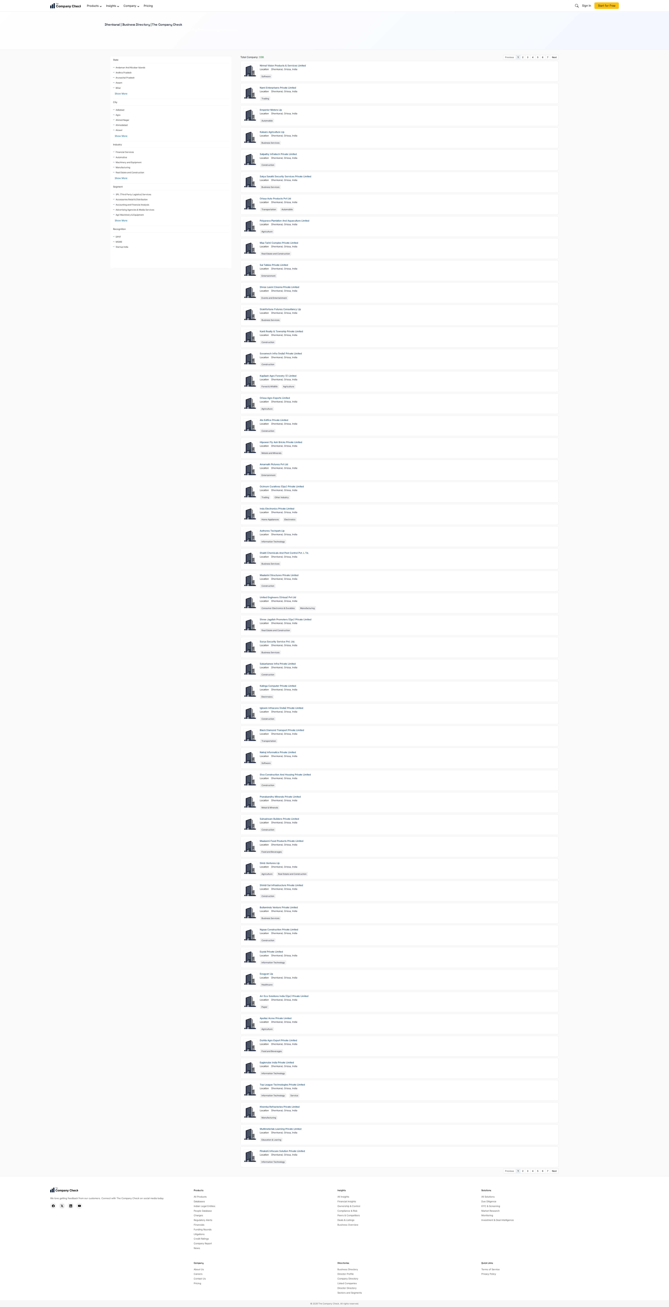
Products (93, 5)
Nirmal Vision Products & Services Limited (283, 65)
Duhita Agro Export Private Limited (278, 1040)
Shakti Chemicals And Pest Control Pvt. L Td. (284, 552)
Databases (199, 1201)
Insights (111, 5)
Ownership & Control (348, 1206)
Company (130, 5)
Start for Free (606, 5)
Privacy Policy (488, 1273)
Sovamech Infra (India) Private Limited (281, 353)
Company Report (203, 1243)
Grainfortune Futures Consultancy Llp (280, 309)
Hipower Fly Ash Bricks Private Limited (281, 442)
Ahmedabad (122, 125)
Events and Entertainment (274, 298)
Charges (198, 1215)
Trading (265, 98)
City (115, 102)
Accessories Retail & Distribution (132, 199)
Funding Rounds (203, 1229)
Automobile (267, 120)
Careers (198, 1273)
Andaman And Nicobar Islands (130, 67)
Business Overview (347, 1224)
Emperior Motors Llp (271, 109)
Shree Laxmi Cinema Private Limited (279, 287)
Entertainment (268, 276)
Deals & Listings (345, 1220)
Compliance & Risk (347, 1210)
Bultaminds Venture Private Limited (279, 907)
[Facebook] (53, 1206)
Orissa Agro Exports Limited (275, 398)
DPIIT (118, 236)
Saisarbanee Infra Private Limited (278, 663)
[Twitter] (62, 1206)
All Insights (343, 1196)
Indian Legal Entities (204, 1206)
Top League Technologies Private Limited (282, 1084)
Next (554, 57)
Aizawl (119, 130)
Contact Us (200, 1278)
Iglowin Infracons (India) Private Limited (281, 708)
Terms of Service (490, 1269)
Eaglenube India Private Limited (277, 1062)
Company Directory (347, 1278)
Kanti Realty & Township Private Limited (281, 331)
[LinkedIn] (71, 1206)
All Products (200, 1196)
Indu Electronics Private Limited (277, 508)
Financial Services (125, 152)
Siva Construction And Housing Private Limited (285, 774)
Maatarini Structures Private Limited (279, 575)
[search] (577, 5)
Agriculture (267, 231)
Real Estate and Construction (130, 172)
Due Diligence (488, 1201)
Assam (119, 82)
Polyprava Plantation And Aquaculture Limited (284, 220)
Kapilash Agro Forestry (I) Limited (278, 375)
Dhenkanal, (277, 69)
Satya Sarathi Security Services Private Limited (285, 176)
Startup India (122, 247)
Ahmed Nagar (122, 120)
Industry (117, 144)
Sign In (586, 5)
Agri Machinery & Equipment (130, 215)
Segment (118, 186)
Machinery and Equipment (128, 162)
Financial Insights (346, 1201)
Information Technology (273, 541)
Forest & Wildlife (270, 386)
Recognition (119, 229)
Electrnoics (289, 519)
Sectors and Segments (349, 1292)
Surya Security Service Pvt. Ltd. (277, 641)
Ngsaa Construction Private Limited (279, 929)
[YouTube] (79, 1206)
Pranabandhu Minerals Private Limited (280, 796)
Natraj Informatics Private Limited (278, 752)
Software (266, 76)
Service (294, 1095)
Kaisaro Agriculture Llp (272, 132)
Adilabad (120, 110)
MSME (119, 242)
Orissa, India (290, 69)
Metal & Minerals (270, 807)
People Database (203, 1210)
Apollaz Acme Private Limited (275, 1018)
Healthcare (267, 984)
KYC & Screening (490, 1206)
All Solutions (488, 1196)
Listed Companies (347, 1283)
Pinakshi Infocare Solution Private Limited (282, 1151)
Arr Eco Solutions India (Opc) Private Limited (284, 996)
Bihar (118, 88)
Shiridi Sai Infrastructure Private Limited (281, 885)
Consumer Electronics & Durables (278, 608)
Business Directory (347, 1269)
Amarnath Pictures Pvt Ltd (274, 464)
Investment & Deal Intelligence (497, 1220)
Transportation (269, 209)
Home (108, 36)
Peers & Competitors (348, 1215)
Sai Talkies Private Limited (274, 265)
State (115, 59)
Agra (118, 115)
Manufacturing (123, 167)
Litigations (199, 1234)
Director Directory (346, 1288)
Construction (268, 165)
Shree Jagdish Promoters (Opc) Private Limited (285, 619)
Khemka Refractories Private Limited (279, 1106)
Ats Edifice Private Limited (274, 420)
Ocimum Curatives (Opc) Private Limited (282, 486)
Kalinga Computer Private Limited (278, 685)
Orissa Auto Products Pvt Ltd (275, 198)
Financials (199, 1224)
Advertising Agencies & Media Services (135, 209)
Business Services (270, 143)
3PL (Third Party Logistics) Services (133, 194)
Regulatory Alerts (203, 1220)
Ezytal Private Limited (271, 951)
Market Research (490, 1210)
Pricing (148, 5)
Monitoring (487, 1215)
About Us (199, 1269)
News (197, 1248)
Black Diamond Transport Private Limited (282, 730)
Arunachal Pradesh (125, 77)
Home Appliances (270, 519)
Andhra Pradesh (124, 72)
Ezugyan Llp (266, 973)
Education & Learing (271, 1139)
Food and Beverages (272, 852)
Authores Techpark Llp (272, 530)
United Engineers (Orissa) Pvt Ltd (278, 597)
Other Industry (282, 497)
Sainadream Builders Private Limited (279, 818)
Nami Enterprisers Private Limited (278, 87)
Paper (264, 1007)
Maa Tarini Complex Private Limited (279, 242)
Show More (121, 93)
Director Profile (345, 1273)
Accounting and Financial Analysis (132, 204)
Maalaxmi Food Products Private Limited (281, 841)
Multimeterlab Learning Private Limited (280, 1128)
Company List (119, 36)
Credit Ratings (201, 1238)
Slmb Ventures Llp (270, 863)
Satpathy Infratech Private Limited (278, 154)
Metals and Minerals (271, 453)
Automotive (121, 157)
